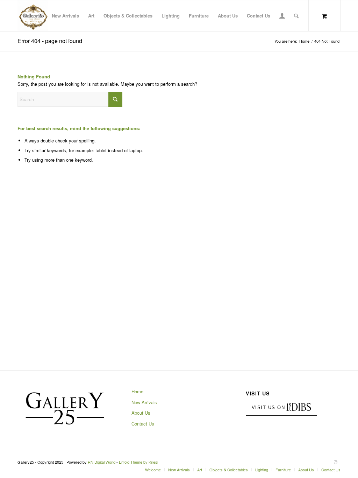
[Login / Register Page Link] (282, 16)
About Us (140, 412)
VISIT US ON (268, 407)
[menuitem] (32, 15)
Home (137, 391)
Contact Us (142, 423)
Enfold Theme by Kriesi (138, 462)
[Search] (296, 15)
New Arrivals (144, 402)
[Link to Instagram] (335, 462)
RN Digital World (101, 462)
